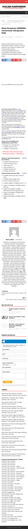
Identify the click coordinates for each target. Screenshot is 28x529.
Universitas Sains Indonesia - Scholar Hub (12, 478)
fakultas (6, 138)
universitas (19, 110)
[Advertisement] (14, 73)
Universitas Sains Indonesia (8, 469)
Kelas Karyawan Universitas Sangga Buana (12, 494)
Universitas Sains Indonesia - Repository (12, 473)
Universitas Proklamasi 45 (19, 274)
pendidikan (17, 127)
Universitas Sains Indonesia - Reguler (15, 256)
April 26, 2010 (12, 312)
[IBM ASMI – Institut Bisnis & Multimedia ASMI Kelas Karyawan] (5, 325)
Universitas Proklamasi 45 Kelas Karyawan (14, 276)
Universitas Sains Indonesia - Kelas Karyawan (13, 471)
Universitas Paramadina (8, 258)
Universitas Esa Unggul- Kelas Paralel (11, 501)
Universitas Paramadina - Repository (11, 483)
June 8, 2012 (5, 37)
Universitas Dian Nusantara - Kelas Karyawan (13, 468)
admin (11, 37)
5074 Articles (19, 239)
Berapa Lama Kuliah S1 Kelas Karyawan (17, 317)
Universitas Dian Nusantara (10, 242)
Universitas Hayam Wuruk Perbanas (11, 278)
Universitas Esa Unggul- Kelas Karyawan (12, 499)
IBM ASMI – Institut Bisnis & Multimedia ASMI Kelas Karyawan (16, 325)
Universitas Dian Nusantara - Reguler (11, 245)
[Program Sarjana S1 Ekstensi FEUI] (5, 310)
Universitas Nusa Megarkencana (18, 282)
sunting (24, 158)
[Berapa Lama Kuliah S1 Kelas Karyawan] (5, 317)
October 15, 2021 (13, 319)
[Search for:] (14, 16)
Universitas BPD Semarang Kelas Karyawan (12, 504)
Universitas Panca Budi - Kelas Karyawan (12, 516)
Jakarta (4, 112)
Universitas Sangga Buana (8, 492)
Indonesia (15, 118)
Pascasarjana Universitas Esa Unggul (11, 497)
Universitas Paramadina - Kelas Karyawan (12, 487)
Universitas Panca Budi (8, 281)
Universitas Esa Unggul (12, 268)
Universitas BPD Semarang (8, 502)
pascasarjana (9, 132)
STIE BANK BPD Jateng (12, 273)
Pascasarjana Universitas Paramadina (11, 490)
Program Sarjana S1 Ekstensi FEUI (17, 309)
